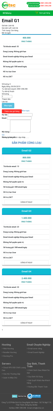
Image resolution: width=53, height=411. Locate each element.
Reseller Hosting (10, 352)
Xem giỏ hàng (44, 13)
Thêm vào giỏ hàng (11, 111)
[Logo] (8, 5)
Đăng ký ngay (26, 202)
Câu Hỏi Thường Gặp (11, 374)
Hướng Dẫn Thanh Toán (38, 387)
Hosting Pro (8, 356)
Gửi (3, 135)
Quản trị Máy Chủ (10, 378)
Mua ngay (8, 105)
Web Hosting (8, 348)
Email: (4, 118)
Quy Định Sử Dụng (35, 377)
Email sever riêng (35, 348)
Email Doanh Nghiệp (36, 352)
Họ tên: (5, 115)
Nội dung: (6, 132)
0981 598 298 (20, 408)
